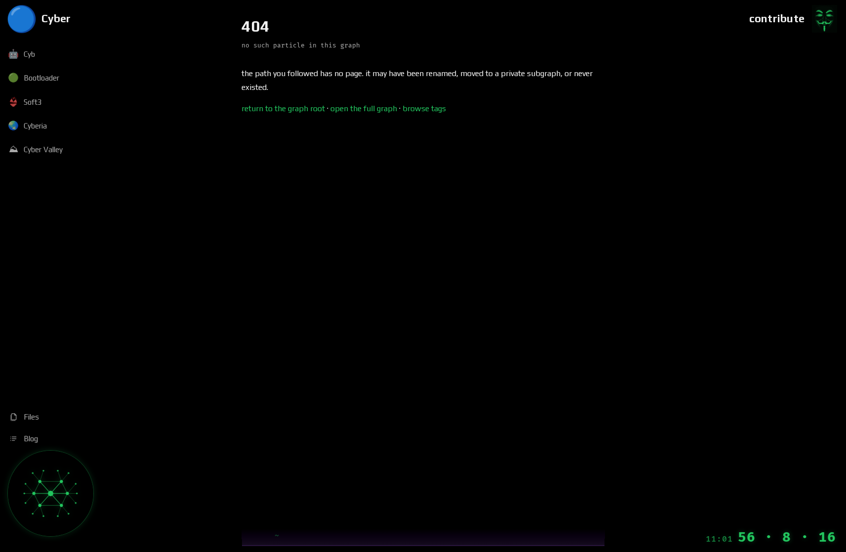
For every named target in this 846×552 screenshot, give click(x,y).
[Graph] (50, 493)
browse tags (424, 108)
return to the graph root (283, 108)
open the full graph (363, 108)
